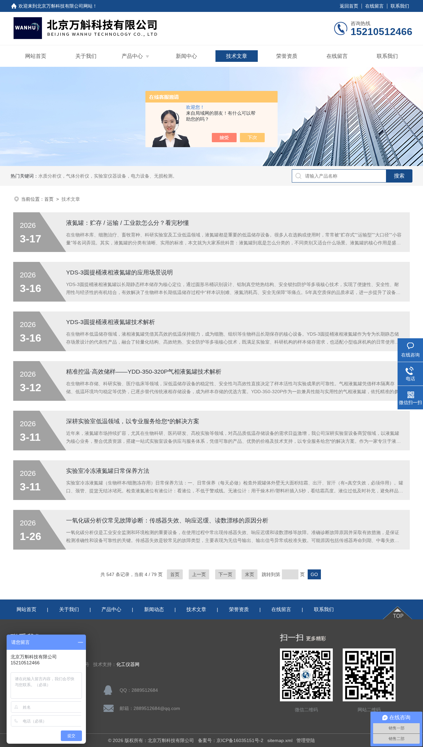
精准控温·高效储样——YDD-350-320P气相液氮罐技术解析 (143, 371)
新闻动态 (154, 609)
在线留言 (374, 6)
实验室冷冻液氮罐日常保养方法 (107, 471)
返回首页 (349, 6)
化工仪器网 (127, 664)
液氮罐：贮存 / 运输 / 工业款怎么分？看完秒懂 (127, 223)
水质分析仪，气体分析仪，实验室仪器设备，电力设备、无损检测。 (107, 176)
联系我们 (400, 6)
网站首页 (35, 56)
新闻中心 (186, 56)
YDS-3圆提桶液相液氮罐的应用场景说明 (119, 272)
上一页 (199, 574)
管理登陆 (305, 740)
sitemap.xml (279, 740)
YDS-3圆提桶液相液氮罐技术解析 (110, 322)
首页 (49, 199)
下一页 (225, 574)
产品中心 (132, 56)
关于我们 (85, 56)
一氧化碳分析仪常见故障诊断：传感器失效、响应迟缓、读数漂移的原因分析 (167, 520)
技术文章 (236, 56)
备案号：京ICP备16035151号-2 (230, 740)
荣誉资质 (286, 56)
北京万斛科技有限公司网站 (65, 6)
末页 (249, 574)
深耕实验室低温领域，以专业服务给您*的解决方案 (132, 421)
